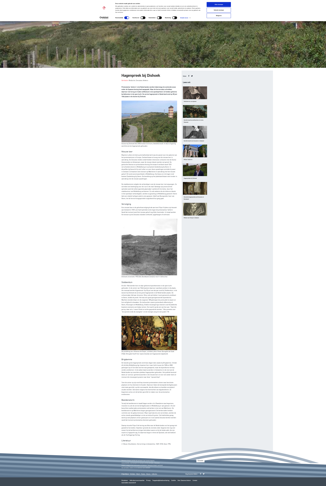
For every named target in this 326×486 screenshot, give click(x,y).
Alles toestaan (219, 4)
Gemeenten (200, 460)
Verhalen (132, 474)
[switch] (143, 17)
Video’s (138, 474)
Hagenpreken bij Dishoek (190, 178)
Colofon (173, 480)
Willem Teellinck (188, 159)
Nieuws (148, 474)
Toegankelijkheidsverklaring (160, 480)
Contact (195, 480)
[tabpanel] (163, 44)
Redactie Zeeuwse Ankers (138, 80)
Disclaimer (124, 480)
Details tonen (184, 18)
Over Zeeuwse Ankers (184, 480)
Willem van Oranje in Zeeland (191, 218)
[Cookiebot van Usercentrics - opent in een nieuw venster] (104, 18)
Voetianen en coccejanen (190, 101)
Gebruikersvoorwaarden (137, 480)
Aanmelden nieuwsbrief (128, 483)
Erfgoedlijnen (125, 474)
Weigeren (219, 15)
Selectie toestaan (219, 10)
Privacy (148, 480)
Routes (143, 474)
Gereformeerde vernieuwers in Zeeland (194, 141)
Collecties (154, 474)
